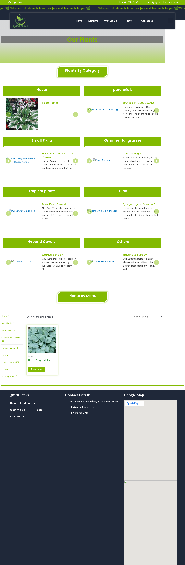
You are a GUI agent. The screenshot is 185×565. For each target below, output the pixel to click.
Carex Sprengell (132, 153)
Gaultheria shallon (52, 255)
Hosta (6, 316)
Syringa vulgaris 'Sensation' (139, 204)
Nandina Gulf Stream (135, 255)
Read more (36, 369)
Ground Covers (10, 362)
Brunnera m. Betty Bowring (138, 103)
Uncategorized (9, 376)
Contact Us (147, 20)
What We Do (110, 20)
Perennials (8, 330)
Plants (129, 20)
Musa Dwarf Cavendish (55, 204)
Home (79, 20)
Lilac (5, 355)
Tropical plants (10, 348)
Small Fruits (8, 323)
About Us (93, 20)
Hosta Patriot (23, 103)
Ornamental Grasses (11, 339)
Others (6, 369)
